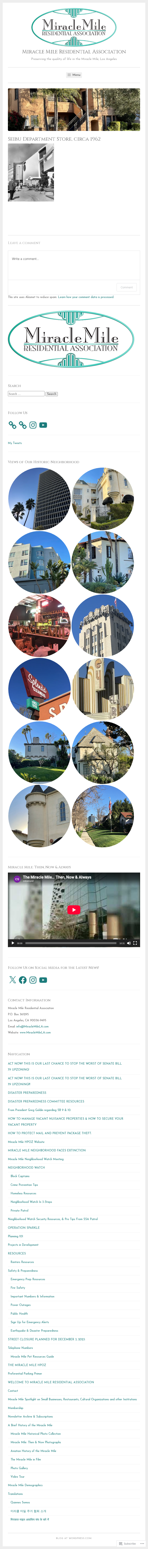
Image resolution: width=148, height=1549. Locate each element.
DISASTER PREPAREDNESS (27, 1093)
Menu (75, 75)
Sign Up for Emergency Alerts (30, 1322)
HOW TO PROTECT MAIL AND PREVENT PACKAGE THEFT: (50, 1133)
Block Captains (20, 1176)
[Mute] (129, 943)
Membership (15, 1408)
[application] (74, 910)
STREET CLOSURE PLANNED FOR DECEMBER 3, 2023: (46, 1339)
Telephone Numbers (20, 1348)
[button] (39, 499)
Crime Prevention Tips (24, 1185)
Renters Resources (22, 1262)
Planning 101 (15, 1236)
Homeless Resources (23, 1193)
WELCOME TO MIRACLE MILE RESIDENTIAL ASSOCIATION (51, 1382)
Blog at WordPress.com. (74, 1538)
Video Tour (17, 1477)
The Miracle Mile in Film (26, 1459)
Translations (15, 1494)
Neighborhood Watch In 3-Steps (31, 1202)
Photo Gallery (19, 1468)
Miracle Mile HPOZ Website (26, 1142)
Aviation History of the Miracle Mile (33, 1451)
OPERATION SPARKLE (24, 1228)
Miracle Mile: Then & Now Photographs (36, 1442)
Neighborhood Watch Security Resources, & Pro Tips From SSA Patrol (53, 1219)
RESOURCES (17, 1253)
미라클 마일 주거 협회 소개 (28, 1511)
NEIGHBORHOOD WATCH (26, 1167)
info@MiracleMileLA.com (32, 1026)
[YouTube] (43, 425)
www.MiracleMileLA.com (35, 1032)
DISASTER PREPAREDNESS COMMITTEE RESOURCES (46, 1101)
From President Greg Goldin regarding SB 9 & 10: (39, 1110)
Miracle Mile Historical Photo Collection (36, 1434)
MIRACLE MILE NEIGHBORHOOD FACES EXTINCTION (47, 1150)
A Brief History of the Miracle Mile (30, 1425)
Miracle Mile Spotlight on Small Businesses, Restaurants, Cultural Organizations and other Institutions (72, 1399)
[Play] (13, 943)
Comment (127, 287)
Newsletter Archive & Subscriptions (30, 1416)
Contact (13, 1391)
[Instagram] (33, 425)
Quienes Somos (20, 1502)
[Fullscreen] (135, 943)
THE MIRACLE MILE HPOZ (27, 1365)
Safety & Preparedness (23, 1271)
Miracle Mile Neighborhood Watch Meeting (36, 1159)
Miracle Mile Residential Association (74, 51)
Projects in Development (23, 1245)
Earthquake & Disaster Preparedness (34, 1331)
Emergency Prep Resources (28, 1279)
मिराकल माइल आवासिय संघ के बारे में (30, 1519)
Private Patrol (19, 1210)
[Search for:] (26, 394)
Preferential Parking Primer (25, 1373)
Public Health (19, 1313)
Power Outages (21, 1305)
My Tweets (15, 443)
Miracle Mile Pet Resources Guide (32, 1356)
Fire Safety (18, 1288)
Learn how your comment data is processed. (86, 297)
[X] (12, 980)
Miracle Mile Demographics (25, 1485)
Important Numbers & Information (32, 1296)
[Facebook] (22, 980)
